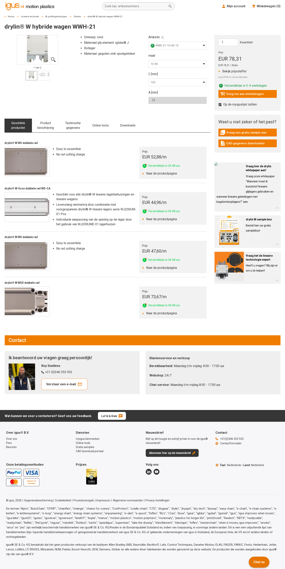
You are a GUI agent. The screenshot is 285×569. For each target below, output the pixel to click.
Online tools (100, 125)
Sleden (77, 16)
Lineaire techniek (30, 16)
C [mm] (153, 74)
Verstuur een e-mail (61, 384)
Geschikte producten (18, 125)
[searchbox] (135, 6)
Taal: (230, 465)
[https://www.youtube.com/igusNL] (156, 472)
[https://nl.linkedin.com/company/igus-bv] (149, 472)
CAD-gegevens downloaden (242, 144)
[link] (247, 134)
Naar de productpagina (160, 173)
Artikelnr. (154, 37)
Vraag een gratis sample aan (243, 133)
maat (151, 55)
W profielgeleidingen (56, 16)
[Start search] (170, 6)
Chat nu (259, 562)
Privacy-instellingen (158, 500)
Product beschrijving (45, 125)
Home (11, 16)
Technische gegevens (73, 125)
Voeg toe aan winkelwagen (242, 95)
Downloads (128, 125)
